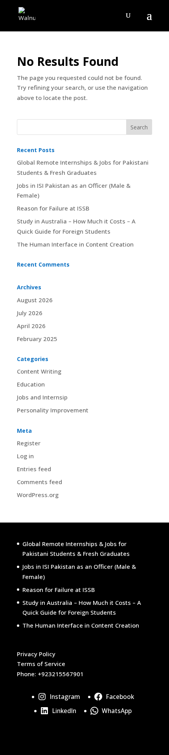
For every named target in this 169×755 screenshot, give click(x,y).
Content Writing (39, 371)
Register (28, 443)
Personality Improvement (52, 410)
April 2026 (31, 326)
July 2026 (29, 313)
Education (31, 384)
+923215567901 (61, 674)
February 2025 (37, 339)
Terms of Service (41, 664)
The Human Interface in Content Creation (75, 244)
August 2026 (35, 300)
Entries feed (34, 469)
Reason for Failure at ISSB (53, 208)
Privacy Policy (36, 654)
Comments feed (39, 482)
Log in (25, 456)
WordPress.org (38, 495)
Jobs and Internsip (42, 397)
